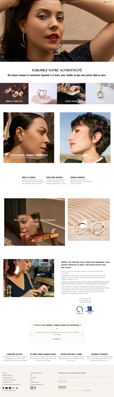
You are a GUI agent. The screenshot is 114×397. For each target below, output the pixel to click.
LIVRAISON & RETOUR (7, 375)
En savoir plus (85, 300)
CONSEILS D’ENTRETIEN (8, 377)
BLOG (31, 380)
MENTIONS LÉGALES (34, 382)
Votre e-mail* (62, 381)
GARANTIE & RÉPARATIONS (36, 373)
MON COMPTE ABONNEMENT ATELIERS (11, 384)
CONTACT (5, 373)
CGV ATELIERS (33, 377)
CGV (31, 375)
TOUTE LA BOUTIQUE (88, 219)
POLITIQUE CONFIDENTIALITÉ (36, 384)
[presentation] (31, 334)
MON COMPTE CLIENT (7, 382)
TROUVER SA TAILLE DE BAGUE (9, 380)
